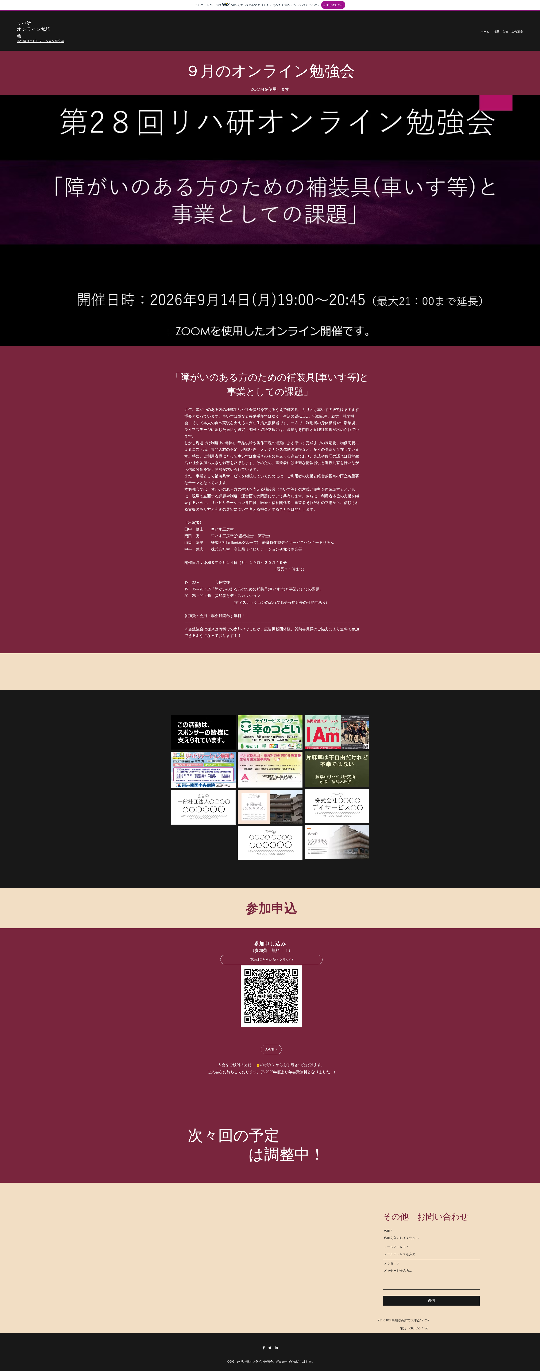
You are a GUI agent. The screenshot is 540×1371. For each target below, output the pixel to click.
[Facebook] (264, 1348)
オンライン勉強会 (33, 32)
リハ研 (24, 22)
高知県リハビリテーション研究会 (40, 41)
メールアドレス (395, 1246)
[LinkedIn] (276, 1348)
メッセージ (392, 1263)
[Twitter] (270, 1348)
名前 (387, 1230)
